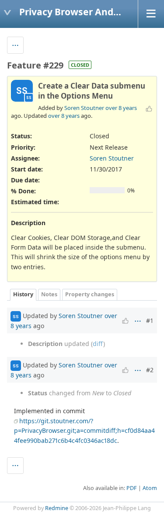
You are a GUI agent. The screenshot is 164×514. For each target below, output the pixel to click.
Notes (49, 294)
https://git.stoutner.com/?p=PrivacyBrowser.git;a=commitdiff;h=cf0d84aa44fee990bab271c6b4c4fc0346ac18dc (84, 431)
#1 (150, 320)
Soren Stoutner (84, 108)
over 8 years (121, 108)
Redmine (56, 508)
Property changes (89, 294)
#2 (150, 370)
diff (98, 343)
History (23, 294)
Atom (150, 488)
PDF (131, 488)
